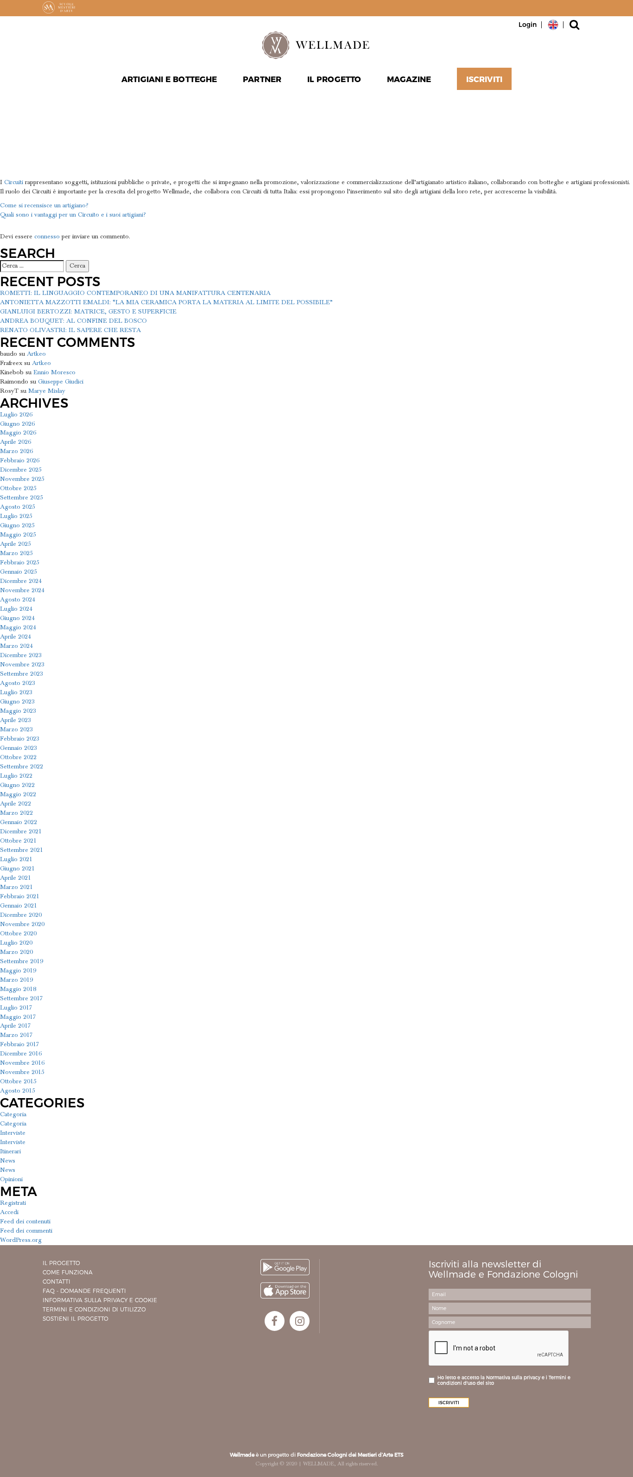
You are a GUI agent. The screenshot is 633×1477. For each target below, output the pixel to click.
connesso (47, 236)
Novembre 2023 (22, 664)
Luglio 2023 (16, 692)
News (7, 1160)
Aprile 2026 (15, 442)
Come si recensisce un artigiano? (44, 205)
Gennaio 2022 (18, 822)
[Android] (285, 1267)
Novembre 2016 (22, 1063)
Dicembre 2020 (21, 915)
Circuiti (13, 182)
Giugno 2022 (17, 785)
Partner (262, 79)
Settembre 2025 (21, 497)
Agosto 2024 (17, 599)
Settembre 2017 (21, 998)
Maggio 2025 (18, 534)
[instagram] (300, 1321)
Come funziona (68, 1272)
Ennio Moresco (54, 372)
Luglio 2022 (16, 776)
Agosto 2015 (17, 1090)
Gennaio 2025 (18, 571)
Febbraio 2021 (19, 896)
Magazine (409, 79)
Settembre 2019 (21, 961)
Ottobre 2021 (18, 840)
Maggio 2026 (18, 432)
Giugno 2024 (17, 618)
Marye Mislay (46, 391)
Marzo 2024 (16, 646)
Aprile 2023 (15, 720)
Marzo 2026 (16, 451)
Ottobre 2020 (18, 933)
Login (528, 24)
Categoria (13, 1114)
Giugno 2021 (17, 868)
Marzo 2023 (16, 729)
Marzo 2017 (16, 1035)
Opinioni (11, 1179)
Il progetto (61, 1263)
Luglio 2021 (16, 859)
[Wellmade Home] (316, 45)
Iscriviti (484, 79)
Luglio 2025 (16, 516)
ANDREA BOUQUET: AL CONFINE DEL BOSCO (73, 321)
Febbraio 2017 (19, 1044)
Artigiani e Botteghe (169, 79)
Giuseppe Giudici (60, 381)
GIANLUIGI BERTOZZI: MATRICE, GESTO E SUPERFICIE (88, 311)
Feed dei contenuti (25, 1221)
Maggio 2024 (18, 627)
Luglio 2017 (16, 1007)
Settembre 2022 (21, 766)
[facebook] (275, 1321)
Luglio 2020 (16, 942)
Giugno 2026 (17, 424)
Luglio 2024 (16, 609)
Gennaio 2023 (18, 748)
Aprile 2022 (15, 803)
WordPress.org (21, 1240)
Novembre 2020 (22, 924)
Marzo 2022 (16, 813)
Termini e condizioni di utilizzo (94, 1309)
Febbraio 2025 (19, 562)
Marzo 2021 (16, 887)
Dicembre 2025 (21, 469)
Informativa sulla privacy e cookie (100, 1300)
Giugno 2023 (17, 701)
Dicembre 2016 (21, 1053)
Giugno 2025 (17, 525)
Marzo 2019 (16, 980)
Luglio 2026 (16, 414)
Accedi (9, 1212)
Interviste (12, 1133)
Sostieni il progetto (75, 1318)
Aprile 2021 (15, 878)
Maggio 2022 (18, 794)
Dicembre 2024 (21, 581)
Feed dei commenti (26, 1230)
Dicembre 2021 (21, 831)
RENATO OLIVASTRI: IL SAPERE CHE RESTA (70, 330)
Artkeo (36, 354)
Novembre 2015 (22, 1072)
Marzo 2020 (16, 952)
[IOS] (285, 1290)
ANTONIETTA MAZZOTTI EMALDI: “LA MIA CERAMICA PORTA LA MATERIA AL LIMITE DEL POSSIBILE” (166, 302)
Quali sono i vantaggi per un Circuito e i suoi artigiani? (73, 214)
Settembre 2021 (21, 850)
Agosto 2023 (17, 683)
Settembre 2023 (21, 674)
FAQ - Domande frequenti (84, 1290)
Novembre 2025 (22, 479)
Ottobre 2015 (18, 1081)
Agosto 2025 (17, 507)
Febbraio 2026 (19, 460)
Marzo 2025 (16, 553)
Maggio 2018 (18, 989)
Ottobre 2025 (18, 488)
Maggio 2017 (18, 1017)
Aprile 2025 (15, 544)
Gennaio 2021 (18, 905)
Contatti (56, 1281)
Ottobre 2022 (18, 757)
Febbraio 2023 (19, 738)
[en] (553, 24)
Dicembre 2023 (21, 655)
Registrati (13, 1203)
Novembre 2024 (22, 590)
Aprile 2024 (15, 636)
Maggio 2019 (18, 970)
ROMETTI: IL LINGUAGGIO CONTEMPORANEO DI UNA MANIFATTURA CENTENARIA (135, 293)
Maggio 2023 (18, 711)
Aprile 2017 (15, 1025)
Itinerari (10, 1151)
